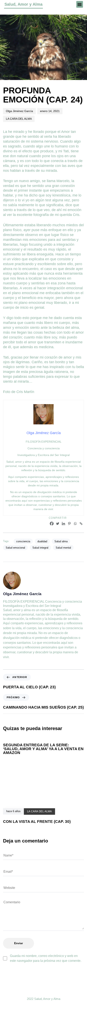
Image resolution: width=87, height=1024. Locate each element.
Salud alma (61, 541)
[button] (79, 4)
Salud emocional (15, 547)
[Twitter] (57, 523)
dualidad (42, 541)
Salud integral (40, 547)
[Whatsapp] (75, 523)
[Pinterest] (69, 523)
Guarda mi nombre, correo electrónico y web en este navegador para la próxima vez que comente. (45, 958)
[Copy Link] (81, 523)
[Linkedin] (63, 523)
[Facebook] (51, 523)
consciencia (23, 541)
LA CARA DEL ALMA (19, 118)
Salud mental (63, 547)
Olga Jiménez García (19, 111)
